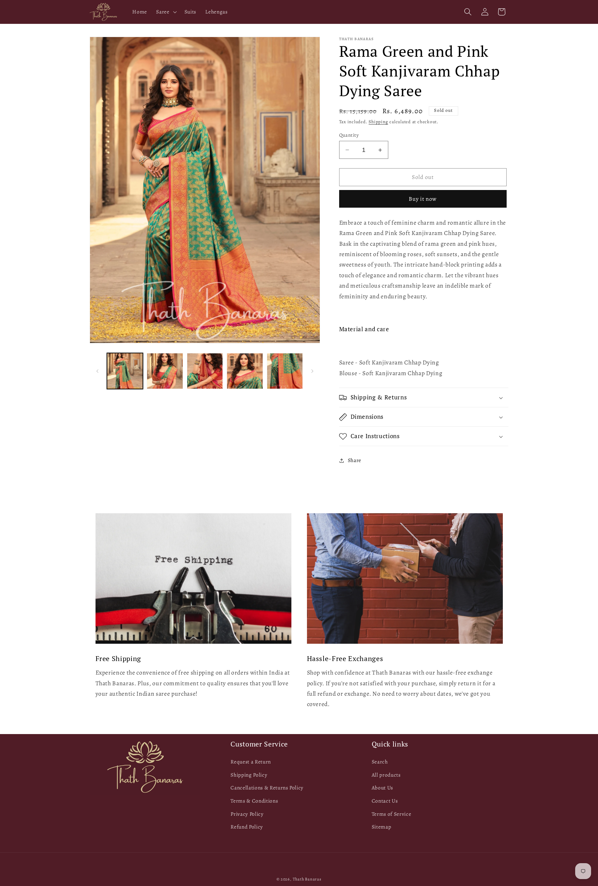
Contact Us (385, 800)
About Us (382, 787)
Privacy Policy (246, 813)
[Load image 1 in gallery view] (125, 371)
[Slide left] (97, 371)
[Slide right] (312, 371)
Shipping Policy (248, 774)
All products (386, 774)
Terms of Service (391, 813)
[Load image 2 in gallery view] (165, 371)
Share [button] (354, 460)
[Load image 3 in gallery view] (205, 371)
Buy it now (423, 199)
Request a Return (250, 761)
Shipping (378, 122)
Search (380, 761)
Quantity (349, 135)
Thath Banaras (307, 879)
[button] (166, 12)
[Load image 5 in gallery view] (285, 371)
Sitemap (381, 826)
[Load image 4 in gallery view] (245, 371)
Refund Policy (246, 826)
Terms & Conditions (254, 800)
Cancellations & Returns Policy (266, 787)
